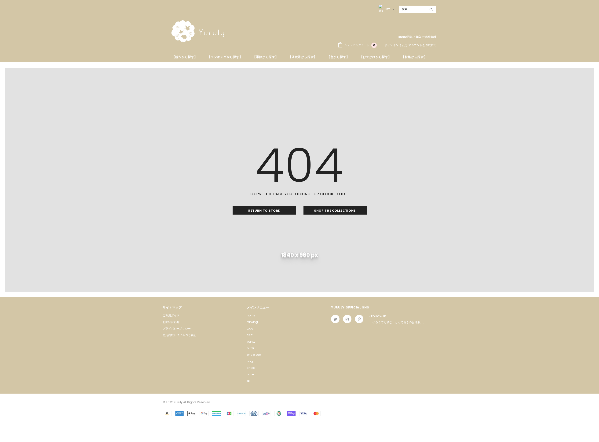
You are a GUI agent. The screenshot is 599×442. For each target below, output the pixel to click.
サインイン (391, 45)
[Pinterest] (359, 319)
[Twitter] (335, 319)
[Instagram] (347, 319)
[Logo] (198, 31)
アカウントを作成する (422, 45)
